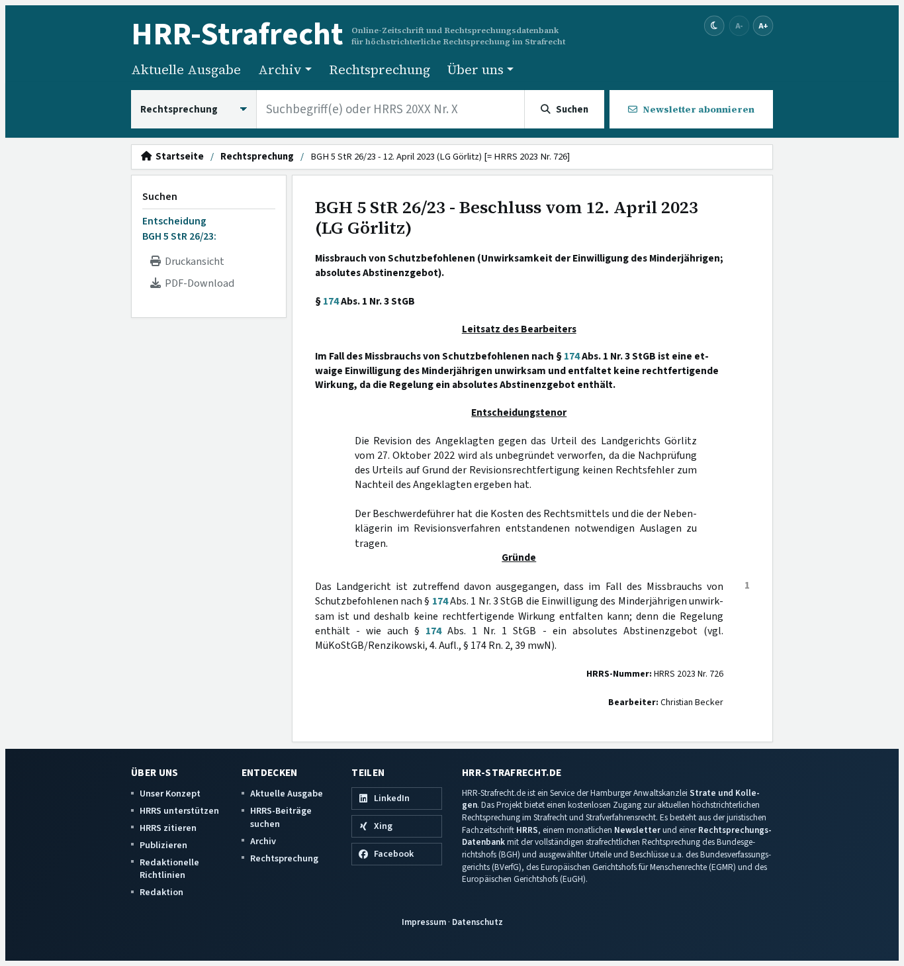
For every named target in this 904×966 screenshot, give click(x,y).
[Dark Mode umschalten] (714, 26)
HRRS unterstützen (179, 811)
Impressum (424, 922)
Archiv (263, 841)
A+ (763, 25)
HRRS (527, 830)
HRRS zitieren (168, 828)
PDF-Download (197, 283)
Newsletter (637, 830)
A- (739, 25)
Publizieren (163, 845)
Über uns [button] (475, 69)
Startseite (178, 157)
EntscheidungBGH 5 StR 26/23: (179, 228)
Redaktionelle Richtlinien (169, 869)
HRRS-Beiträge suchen (281, 817)
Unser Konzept (170, 793)
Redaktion (161, 892)
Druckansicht (192, 261)
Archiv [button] (280, 69)
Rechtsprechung (379, 69)
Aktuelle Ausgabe (186, 69)
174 (331, 301)
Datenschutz (477, 922)
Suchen (159, 196)
